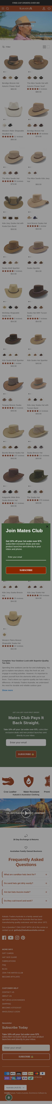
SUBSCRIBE (26, 570)
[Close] (47, 526)
